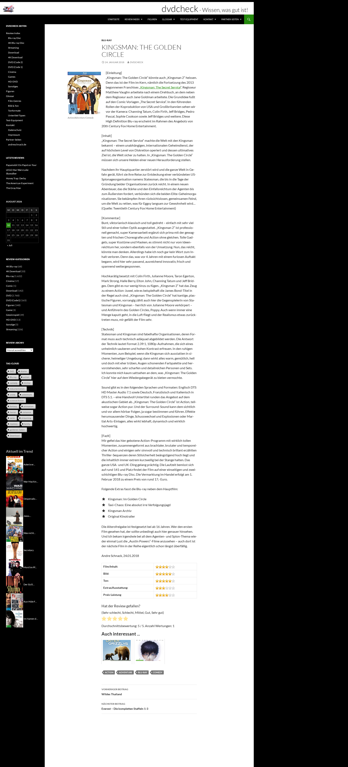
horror (13, 412)
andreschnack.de (17, 144)
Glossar (167, 19)
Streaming (13, 47)
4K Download (15, 57)
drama (24, 371)
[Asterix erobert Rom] (14, 464)
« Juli (9, 245)
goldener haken (17, 429)
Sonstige (10, 324)
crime (12, 394)
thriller (27, 382)
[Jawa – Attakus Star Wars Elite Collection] (14, 515)
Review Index (132, 19)
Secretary (29, 549)
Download (13, 52)
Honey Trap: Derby (16, 178)
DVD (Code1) (13, 300)
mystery (14, 423)
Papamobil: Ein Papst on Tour (21, 165)
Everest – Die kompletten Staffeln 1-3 (125, 706)
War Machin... (31, 481)
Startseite (113, 19)
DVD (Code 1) (15, 67)
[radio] (104, 619)
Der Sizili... (29, 584)
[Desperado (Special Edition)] (14, 498)
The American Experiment (19, 183)
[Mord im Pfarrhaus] (14, 567)
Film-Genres (14, 100)
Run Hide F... (30, 601)
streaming (26, 418)
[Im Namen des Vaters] (14, 618)
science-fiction (17, 400)
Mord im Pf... (30, 567)
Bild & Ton (13, 105)
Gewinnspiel (12, 314)
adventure (125, 672)
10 (8, 225)
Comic (9, 285)
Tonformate (14, 110)
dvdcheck (136, 62)
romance (27, 412)
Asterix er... (29, 464)
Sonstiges (13, 86)
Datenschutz (15, 129)
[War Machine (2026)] (14, 481)
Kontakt (208, 19)
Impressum (14, 134)
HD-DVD (13, 81)
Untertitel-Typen (16, 115)
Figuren (152, 19)
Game (9, 310)
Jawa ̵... (27, 515)
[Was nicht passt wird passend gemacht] (14, 532)
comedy (157, 672)
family (27, 423)
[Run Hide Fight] (14, 601)
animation (28, 406)
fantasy (13, 406)
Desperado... (30, 498)
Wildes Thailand (115, 692)
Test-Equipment (189, 19)
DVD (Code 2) (15, 62)
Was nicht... (30, 532)
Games (11, 76)
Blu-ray (107, 40)
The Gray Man (13, 188)
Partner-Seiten (230, 19)
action (109, 672)
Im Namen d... (31, 618)
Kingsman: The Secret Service (160, 87)
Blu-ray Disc (14, 38)
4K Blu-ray (11, 266)
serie (12, 418)
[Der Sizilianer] (14, 584)
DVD (8, 295)
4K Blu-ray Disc (16, 42)
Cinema (12, 71)
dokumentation (17, 388)
